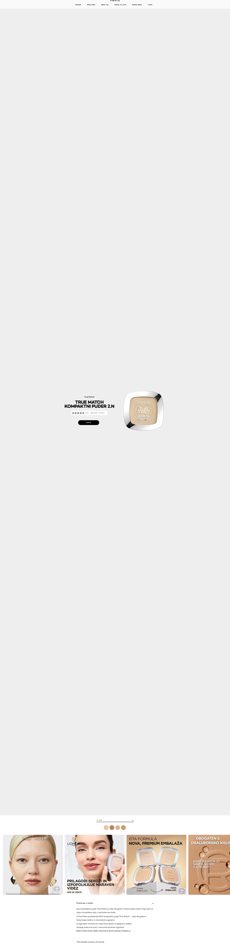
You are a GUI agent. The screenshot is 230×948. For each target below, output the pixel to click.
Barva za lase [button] (120, 5)
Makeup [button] (78, 5)
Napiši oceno (98, 413)
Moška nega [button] (137, 5)
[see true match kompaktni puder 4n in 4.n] (117, 827)
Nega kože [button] (91, 5)
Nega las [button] (105, 5)
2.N (100, 820)
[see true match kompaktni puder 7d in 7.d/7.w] (123, 827)
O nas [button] (150, 5)
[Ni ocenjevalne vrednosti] (79, 413)
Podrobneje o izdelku (84, 903)
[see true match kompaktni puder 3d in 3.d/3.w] (111, 827)
